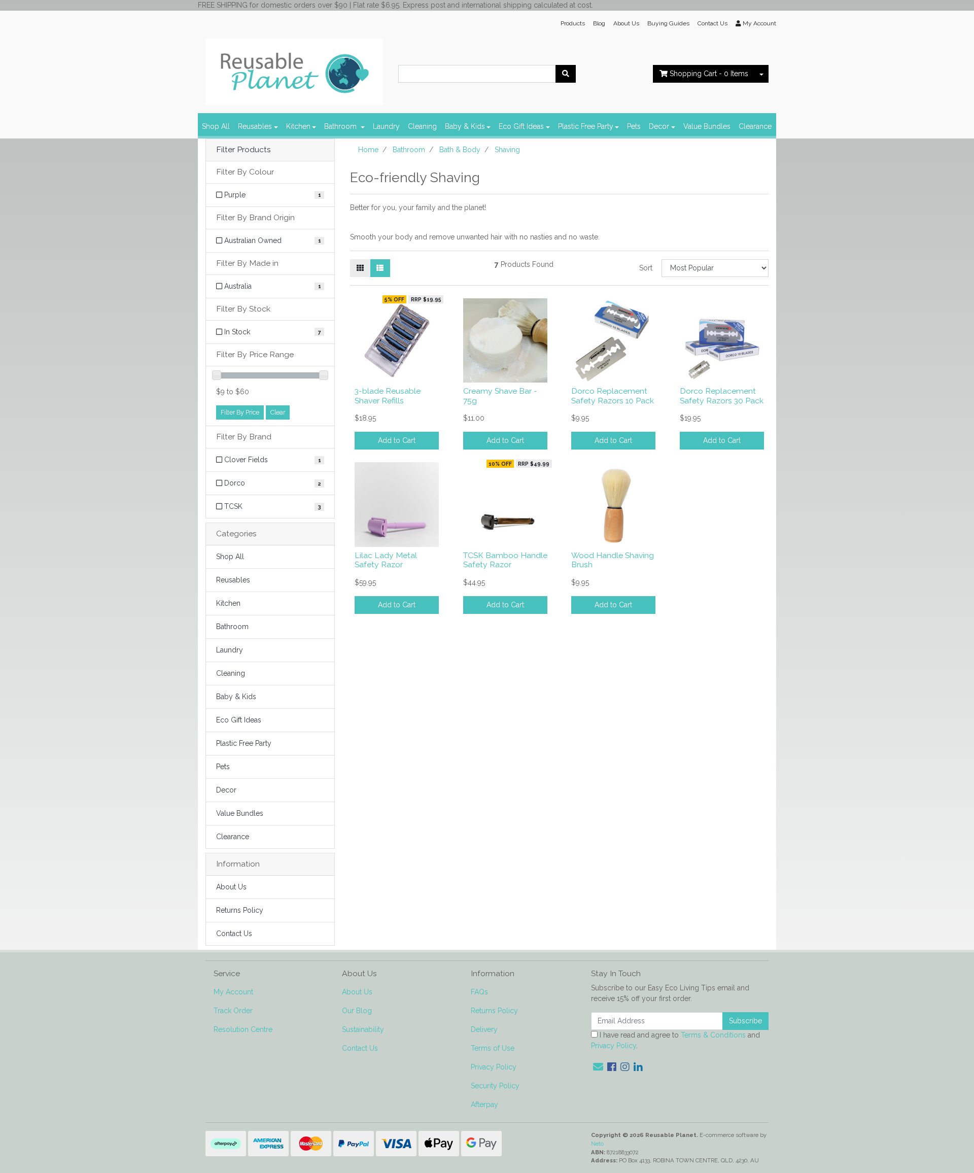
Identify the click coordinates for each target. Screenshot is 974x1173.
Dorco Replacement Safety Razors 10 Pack (612, 395)
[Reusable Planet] (294, 69)
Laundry (386, 126)
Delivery (484, 1029)
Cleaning (422, 126)
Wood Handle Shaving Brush (612, 560)
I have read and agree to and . (675, 1040)
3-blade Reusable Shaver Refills (388, 395)
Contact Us (712, 23)
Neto (597, 1143)
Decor (659, 126)
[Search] (565, 74)
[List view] (380, 268)
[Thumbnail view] (360, 268)
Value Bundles (706, 126)
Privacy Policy (493, 1067)
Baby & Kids (465, 126)
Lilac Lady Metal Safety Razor (386, 560)
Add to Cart (396, 440)
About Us (626, 23)
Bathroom (341, 126)
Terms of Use (492, 1048)
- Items (709, 74)
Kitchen (298, 126)
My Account (233, 992)
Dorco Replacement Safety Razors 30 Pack (721, 395)
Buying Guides (668, 23)
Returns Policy (239, 910)
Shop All (216, 126)
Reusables (255, 126)
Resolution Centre (243, 1029)
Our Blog (357, 1011)
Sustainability (363, 1029)
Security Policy (495, 1086)
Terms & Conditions (713, 1035)
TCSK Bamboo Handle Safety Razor (505, 560)
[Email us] (598, 1067)
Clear (277, 412)
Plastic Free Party (585, 126)
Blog (599, 23)
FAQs (479, 992)
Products (573, 23)
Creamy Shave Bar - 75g (500, 395)
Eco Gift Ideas (521, 126)
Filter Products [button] (243, 149)
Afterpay (484, 1104)
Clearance (755, 126)
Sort (645, 268)
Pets (634, 126)
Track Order (233, 1011)
